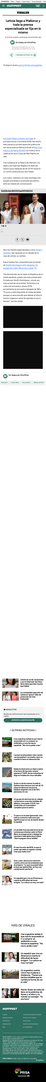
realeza (4, 382)
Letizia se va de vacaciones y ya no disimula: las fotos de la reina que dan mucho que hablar (31, 683)
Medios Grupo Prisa (23, 1076)
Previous (4, 208)
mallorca (26, 382)
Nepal (18, 1)
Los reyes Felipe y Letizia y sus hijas (18, 138)
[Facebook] (17, 240)
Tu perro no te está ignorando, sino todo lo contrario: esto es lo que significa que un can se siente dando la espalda (29, 818)
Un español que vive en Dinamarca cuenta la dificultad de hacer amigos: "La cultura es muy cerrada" (29, 880)
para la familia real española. (30, 65)
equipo (5, 1014)
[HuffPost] (10, 1008)
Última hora (38, 6)
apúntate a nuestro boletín (23, 720)
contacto (6, 1021)
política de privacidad (30, 1024)
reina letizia (39, 382)
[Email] (28, 240)
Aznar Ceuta (26, 1)
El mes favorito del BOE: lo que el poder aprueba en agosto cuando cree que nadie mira (27, 849)
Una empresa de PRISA (23, 1071)
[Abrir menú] (3, 5)
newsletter (7, 1024)
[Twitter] (22, 240)
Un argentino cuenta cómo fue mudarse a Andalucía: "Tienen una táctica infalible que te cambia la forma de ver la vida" (32, 976)
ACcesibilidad (27, 1027)
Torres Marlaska (36, 1)
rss (4, 1027)
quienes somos (8, 1017)
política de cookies (29, 1017)
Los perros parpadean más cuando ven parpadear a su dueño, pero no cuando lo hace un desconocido (28, 757)
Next (42, 208)
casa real (15, 382)
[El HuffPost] (14, 5)
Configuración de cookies (32, 1014)
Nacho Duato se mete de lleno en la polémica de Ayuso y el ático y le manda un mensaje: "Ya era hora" (32, 994)
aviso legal (27, 1021)
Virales (23, 12)
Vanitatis (7, 253)
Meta (12, 1)
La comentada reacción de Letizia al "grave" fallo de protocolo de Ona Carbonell (31, 695)
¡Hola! (38, 250)
